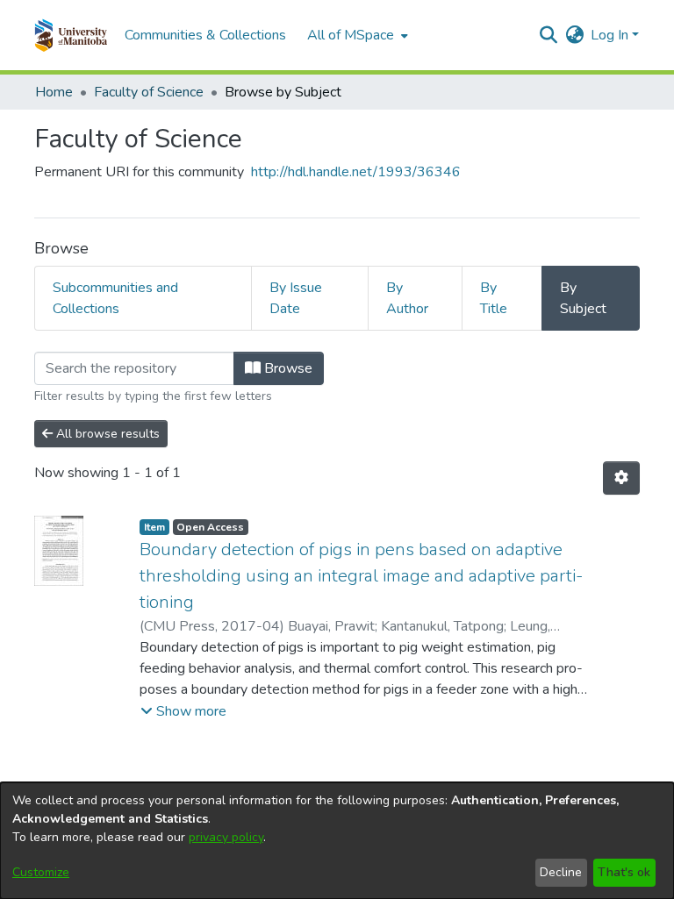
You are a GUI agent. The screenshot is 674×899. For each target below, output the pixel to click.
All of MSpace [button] (350, 35)
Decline (561, 872)
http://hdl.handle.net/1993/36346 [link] (356, 172)
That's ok (624, 872)
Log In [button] (611, 35)
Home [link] (54, 92)
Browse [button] (286, 368)
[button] (70, 35)
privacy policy (226, 837)
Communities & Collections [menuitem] (205, 35)
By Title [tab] (493, 298)
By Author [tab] (407, 298)
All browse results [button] (106, 433)
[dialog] (337, 840)
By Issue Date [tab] (295, 298)
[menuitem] (356, 35)
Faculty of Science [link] (149, 92)
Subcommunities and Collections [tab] (115, 298)
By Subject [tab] (583, 298)
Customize (40, 872)
